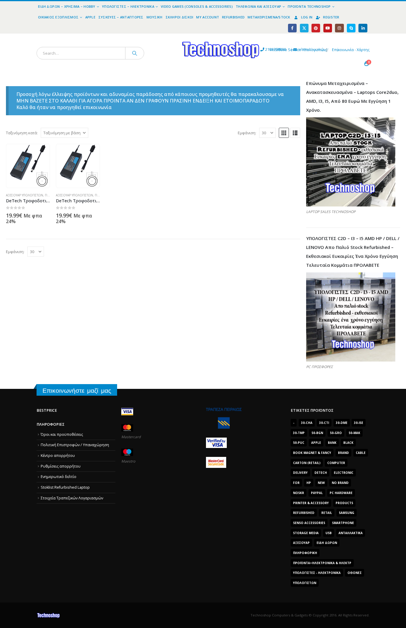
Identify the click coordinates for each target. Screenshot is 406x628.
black (348, 443)
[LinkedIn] (362, 28)
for (296, 483)
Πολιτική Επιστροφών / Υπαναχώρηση (75, 444)
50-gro (336, 433)
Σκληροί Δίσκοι (179, 17)
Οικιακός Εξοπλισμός (58, 17)
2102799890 (264, 49)
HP (308, 483)
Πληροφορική (305, 553)
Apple (90, 17)
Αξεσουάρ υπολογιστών (24, 195)
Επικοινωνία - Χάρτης (350, 49)
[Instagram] (339, 28)
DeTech (320, 473)
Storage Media (306, 533)
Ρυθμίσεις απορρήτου (61, 466)
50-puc (298, 443)
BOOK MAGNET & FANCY (312, 453)
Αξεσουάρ (301, 543)
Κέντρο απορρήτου (58, 455)
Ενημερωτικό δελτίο (58, 476)
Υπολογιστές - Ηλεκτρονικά (317, 573)
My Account (207, 17)
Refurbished (233, 17)
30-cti (324, 423)
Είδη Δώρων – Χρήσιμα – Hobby (66, 6)
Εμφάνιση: (247, 132)
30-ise (358, 423)
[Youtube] (327, 28)
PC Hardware (341, 493)
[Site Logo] (166, 37)
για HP (99, 195)
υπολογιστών (304, 583)
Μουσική (155, 17)
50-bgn (317, 433)
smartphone (343, 523)
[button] (284, 133)
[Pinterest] (315, 28)
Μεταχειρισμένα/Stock (269, 17)
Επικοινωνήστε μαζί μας (77, 390)
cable (361, 453)
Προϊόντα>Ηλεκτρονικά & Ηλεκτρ (322, 563)
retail (326, 513)
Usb (328, 533)
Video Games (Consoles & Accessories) (197, 6)
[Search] (134, 53)
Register (331, 17)
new (321, 483)
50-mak (354, 433)
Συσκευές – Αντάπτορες (121, 17)
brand (343, 453)
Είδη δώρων (327, 543)
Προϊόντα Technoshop (309, 6)
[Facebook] (292, 28)
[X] (304, 28)
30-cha (306, 423)
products (344, 503)
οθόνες (354, 573)
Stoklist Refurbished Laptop (65, 487)
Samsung (346, 513)
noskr (298, 493)
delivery (300, 473)
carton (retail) (306, 463)
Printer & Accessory (311, 503)
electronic (343, 473)
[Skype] (351, 28)
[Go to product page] (28, 166)
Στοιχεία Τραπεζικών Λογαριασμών (72, 498)
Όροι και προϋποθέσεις (62, 434)
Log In (307, 17)
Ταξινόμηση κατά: (22, 132)
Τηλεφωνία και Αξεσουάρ (258, 6)
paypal (317, 493)
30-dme (341, 423)
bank (332, 443)
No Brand (340, 483)
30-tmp (299, 433)
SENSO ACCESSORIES (309, 523)
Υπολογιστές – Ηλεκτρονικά (128, 6)
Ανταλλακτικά (351, 533)
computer (336, 463)
